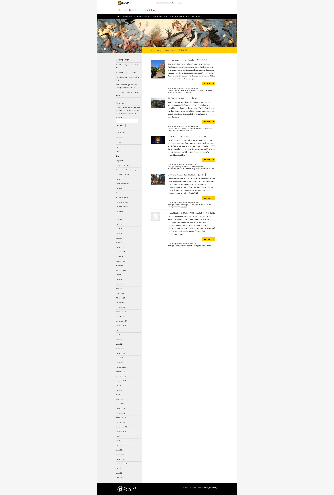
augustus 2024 (121, 326)
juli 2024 (119, 330)
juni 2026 (119, 229)
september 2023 (121, 376)
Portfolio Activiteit (122, 197)
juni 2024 (119, 335)
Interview (119, 188)
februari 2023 (120, 408)
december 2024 (121, 307)
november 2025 (121, 256)
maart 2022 (120, 455)
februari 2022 (120, 459)
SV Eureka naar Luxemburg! (183, 98)
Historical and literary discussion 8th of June (191, 212)
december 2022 (121, 413)
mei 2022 (119, 445)
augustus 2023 (121, 381)
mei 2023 (119, 395)
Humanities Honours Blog (136, 10)
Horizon (118, 179)
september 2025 (121, 266)
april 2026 (119, 238)
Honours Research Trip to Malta (126, 72)
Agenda (118, 142)
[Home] (118, 16)
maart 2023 (120, 404)
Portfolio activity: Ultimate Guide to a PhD (128, 78)
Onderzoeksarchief (127, 16)
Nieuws (118, 193)
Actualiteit (119, 138)
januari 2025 (120, 303)
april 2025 (119, 289)
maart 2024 (120, 349)
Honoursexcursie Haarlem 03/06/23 (187, 60)
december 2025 (121, 252)
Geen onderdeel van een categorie (127, 170)
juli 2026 (119, 224)
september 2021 (121, 464)
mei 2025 (119, 284)
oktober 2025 (120, 261)
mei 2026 (119, 233)
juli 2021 (119, 468)
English (180, 3)
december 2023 (121, 362)
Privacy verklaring (210, 488)
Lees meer (207, 84)
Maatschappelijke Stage (160, 16)
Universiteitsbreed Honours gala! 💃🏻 (187, 174)
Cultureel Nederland (122, 165)
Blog (117, 151)
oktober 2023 (120, 372)
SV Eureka (119, 211)
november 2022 (121, 418)
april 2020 (119, 473)
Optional (211, 169)
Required (189, 92)
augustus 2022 (121, 432)
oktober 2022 (120, 422)
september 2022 (121, 427)
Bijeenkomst (120, 147)
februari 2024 (120, 353)
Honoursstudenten (143, 16)
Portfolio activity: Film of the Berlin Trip (127, 66)
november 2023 (121, 367)
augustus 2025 (121, 270)
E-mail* (119, 118)
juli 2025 (119, 275)
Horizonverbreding (122, 184)
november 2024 (121, 312)
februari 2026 (120, 247)
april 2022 (119, 450)
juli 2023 (119, 385)
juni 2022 (119, 441)
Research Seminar (122, 202)
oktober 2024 (120, 316)
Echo (187, 16)
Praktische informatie (177, 16)
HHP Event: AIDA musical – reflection (187, 136)
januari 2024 (120, 358)
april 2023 (119, 399)
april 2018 (119, 478)
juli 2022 (119, 436)
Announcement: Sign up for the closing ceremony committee (126, 86)
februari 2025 (120, 298)
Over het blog (196, 16)
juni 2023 (119, 390)
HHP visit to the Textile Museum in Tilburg (127, 93)
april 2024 (119, 344)
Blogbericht (120, 161)
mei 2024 (119, 339)
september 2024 (121, 321)
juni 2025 (119, 279)
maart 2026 (120, 243)
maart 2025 (120, 293)
